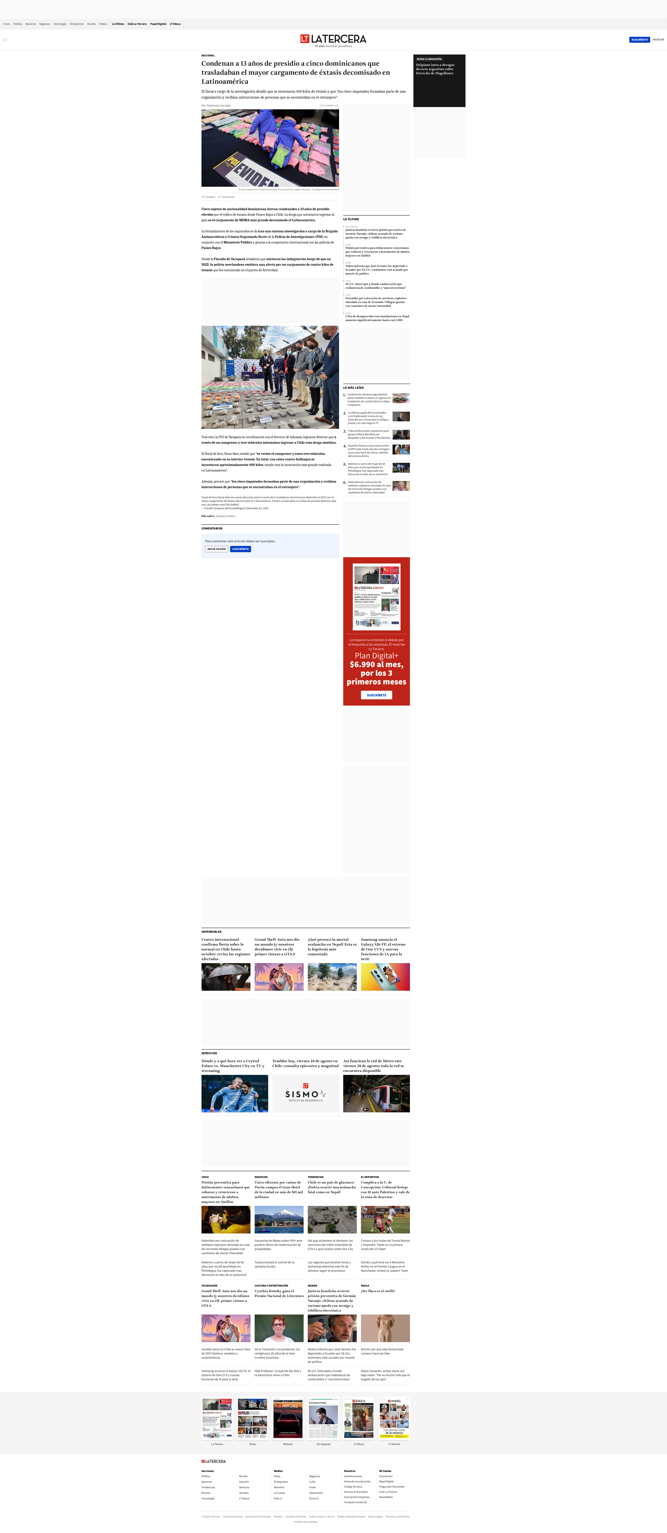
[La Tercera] (217, 1439)
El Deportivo (77, 24)
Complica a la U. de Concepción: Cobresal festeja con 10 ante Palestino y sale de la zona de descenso (385, 1190)
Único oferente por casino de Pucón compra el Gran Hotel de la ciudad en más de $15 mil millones (279, 1190)
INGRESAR (658, 39)
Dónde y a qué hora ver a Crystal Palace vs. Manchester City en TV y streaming (233, 1066)
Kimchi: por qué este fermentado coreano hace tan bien (382, 1351)
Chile (205, 1177)
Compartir (210, 196)
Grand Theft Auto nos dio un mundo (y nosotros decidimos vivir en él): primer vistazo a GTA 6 (277, 947)
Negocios (44, 24)
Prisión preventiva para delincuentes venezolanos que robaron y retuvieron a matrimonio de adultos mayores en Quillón (377, 252)
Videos (103, 24)
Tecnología (59, 24)
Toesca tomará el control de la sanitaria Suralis (274, 1264)
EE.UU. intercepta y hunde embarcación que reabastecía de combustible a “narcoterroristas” (375, 286)
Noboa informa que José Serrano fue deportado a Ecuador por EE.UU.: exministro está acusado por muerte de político (376, 270)
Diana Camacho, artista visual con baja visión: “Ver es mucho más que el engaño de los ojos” (385, 1375)
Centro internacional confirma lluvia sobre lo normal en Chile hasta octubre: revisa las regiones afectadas (225, 949)
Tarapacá (220, 516)
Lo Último (118, 24)
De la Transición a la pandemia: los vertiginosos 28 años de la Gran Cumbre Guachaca (277, 1353)
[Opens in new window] (288, 1439)
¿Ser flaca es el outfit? (378, 1291)
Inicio (6, 24)
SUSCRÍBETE (376, 695)
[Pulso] (252, 1439)
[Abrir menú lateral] (6, 40)
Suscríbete (241, 549)
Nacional (31, 24)
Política (17, 24)
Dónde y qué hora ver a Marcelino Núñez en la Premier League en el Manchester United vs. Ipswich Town (384, 1266)
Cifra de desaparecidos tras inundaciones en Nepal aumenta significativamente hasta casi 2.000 (377, 318)
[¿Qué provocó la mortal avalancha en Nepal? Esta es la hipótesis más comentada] (332, 977)
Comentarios (228, 196)
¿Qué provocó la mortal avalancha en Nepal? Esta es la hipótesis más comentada (332, 947)
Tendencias (316, 1177)
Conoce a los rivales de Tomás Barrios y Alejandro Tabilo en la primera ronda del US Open (385, 1245)
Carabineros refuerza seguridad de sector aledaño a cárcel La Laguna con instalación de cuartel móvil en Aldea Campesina (369, 400)
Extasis (231, 516)
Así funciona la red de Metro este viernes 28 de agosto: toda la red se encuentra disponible (373, 1066)
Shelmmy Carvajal (218, 105)
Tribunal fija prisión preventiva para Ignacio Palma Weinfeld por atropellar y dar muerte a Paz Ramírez (369, 434)
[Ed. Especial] (323, 1439)
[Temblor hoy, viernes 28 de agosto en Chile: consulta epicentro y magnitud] (305, 1093)
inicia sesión (216, 549)
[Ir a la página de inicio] (333, 39)
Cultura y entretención (271, 1285)
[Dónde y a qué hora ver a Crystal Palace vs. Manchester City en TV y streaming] (234, 1093)
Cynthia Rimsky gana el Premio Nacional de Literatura (279, 1294)
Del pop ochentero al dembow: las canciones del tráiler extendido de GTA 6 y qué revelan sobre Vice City (330, 1245)
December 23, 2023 (258, 508)
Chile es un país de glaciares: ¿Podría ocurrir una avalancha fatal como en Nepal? (332, 1187)
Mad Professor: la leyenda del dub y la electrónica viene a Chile (278, 1373)
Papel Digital (158, 24)
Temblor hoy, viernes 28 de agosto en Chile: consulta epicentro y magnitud (305, 1063)
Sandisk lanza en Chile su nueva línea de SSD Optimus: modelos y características (225, 1353)
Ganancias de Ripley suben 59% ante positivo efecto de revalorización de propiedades (278, 1245)
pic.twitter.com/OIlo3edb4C (223, 504)
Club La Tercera (137, 24)
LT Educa (175, 24)
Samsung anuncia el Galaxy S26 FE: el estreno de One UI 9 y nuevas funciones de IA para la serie (383, 949)
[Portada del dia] (377, 628)
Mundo (91, 24)
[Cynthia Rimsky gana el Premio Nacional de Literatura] (279, 1328)
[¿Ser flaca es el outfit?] (385, 1328)
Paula (365, 1285)
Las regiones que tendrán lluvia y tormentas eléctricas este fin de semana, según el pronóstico (329, 1266)
